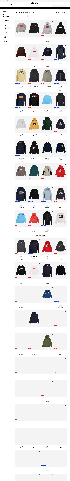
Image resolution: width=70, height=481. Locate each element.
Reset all (55, 17)
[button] (58, 12)
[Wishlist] (63, 3)
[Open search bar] (53, 5)
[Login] (58, 3)
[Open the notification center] (61, 3)
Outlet (5, 0)
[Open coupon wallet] (55, 3)
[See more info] (21, 41)
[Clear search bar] (66, 5)
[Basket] (66, 3)
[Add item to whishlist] (26, 21)
